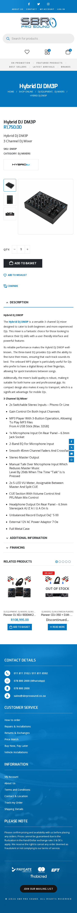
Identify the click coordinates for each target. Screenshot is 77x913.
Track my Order (13, 802)
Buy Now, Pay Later (16, 745)
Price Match (11, 739)
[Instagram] (48, 4)
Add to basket (26, 263)
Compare (13, 286)
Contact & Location (16, 796)
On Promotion (20, 63)
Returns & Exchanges (17, 733)
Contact (31, 9)
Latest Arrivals (44, 67)
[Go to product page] (19, 588)
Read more (59, 627)
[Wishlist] (27, 52)
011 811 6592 (40, 673)
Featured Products (50, 63)
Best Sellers (18, 67)
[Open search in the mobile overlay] (38, 38)
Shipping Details (13, 809)
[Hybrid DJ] (21, 164)
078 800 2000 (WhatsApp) (29, 680)
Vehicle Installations (16, 752)
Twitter (71, 447)
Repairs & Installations (17, 726)
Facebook (71, 441)
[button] (7, 52)
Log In (61, 9)
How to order (12, 720)
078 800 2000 (22, 688)
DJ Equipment (10, 611)
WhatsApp (71, 460)
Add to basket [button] (21, 627)
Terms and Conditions (17, 789)
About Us (17, 9)
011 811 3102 (22, 673)
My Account (47, 9)
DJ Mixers (24, 153)
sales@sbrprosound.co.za (30, 695)
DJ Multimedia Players (62, 611)
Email (71, 453)
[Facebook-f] (29, 4)
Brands (66, 67)
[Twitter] (38, 4)
